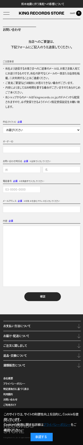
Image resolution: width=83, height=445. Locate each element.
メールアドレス (9, 201)
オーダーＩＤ (8, 141)
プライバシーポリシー (14, 383)
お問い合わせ (10, 399)
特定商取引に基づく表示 (16, 389)
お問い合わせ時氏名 (12, 161)
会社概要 (8, 378)
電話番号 (7, 181)
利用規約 (8, 394)
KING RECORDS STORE (41, 13)
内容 (5, 221)
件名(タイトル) (9, 122)
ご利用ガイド (9, 405)
